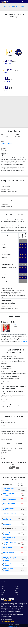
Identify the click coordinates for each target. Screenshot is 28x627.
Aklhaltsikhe (4, 594)
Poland (16, 592)
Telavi (2, 592)
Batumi (2, 584)
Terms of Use (10, 626)
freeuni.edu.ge (6, 143)
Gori (2, 588)
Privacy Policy (17, 626)
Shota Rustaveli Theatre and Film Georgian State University (9, 558)
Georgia (17, 6)
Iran (16, 584)
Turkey (16, 586)
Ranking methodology (7, 621)
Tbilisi (22, 6)
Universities (7, 6)
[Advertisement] (14, 33)
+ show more (23, 341)
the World (8, 63)
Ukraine (17, 588)
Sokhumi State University (9, 499)
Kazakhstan (18, 594)
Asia (13, 6)
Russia (16, 590)
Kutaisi (2, 586)
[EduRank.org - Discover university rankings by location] (4, 1)
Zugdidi (3, 590)
